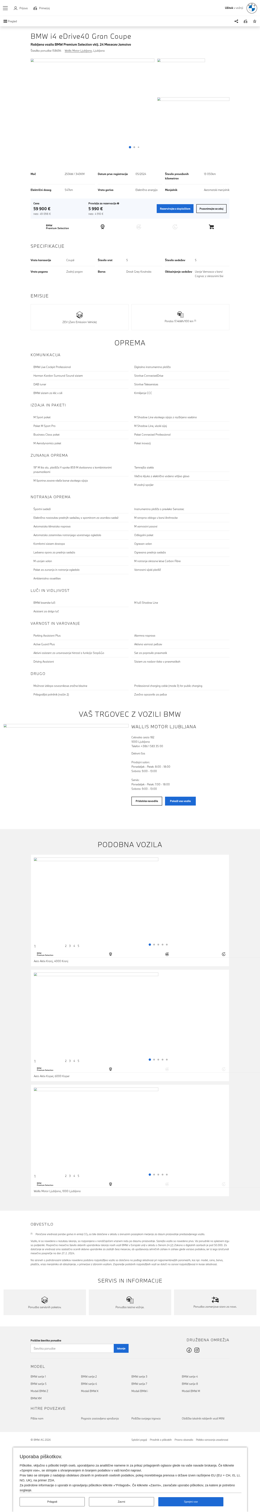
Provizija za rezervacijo (103, 203)
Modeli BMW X (89, 1391)
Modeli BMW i (139, 1391)
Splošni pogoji (139, 1439)
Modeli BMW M (191, 1391)
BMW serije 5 (39, 1383)
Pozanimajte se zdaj (211, 208)
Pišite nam (37, 1418)
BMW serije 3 (139, 1376)
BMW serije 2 (89, 1376)
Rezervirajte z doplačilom (175, 208)
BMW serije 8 (190, 1383)
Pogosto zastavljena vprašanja (100, 1418)
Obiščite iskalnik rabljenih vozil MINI (203, 1418)
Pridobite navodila (147, 801)
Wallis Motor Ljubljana (78, 50)
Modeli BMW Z (39, 1391)
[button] (5, 8)
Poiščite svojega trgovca (146, 1418)
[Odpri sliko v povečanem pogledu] (92, 105)
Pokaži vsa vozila (180, 801)
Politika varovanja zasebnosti (212, 1439)
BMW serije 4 (190, 1376)
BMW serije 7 (139, 1383)
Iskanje (121, 1348)
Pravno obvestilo (184, 1439)
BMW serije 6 (89, 1383)
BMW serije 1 (38, 1376)
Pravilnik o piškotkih (161, 1439)
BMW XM (36, 1398)
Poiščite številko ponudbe (46, 1340)
